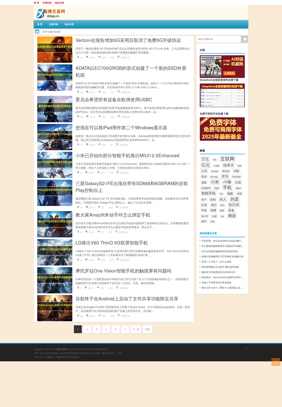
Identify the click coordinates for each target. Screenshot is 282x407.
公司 (204, 171)
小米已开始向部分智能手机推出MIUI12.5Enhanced (127, 155)
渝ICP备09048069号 (99, 349)
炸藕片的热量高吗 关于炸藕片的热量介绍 (222, 256)
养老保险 (214, 171)
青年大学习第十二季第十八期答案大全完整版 (223, 287)
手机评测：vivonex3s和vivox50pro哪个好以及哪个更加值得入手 (223, 240)
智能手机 (208, 193)
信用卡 (228, 164)
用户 (203, 199)
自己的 (233, 204)
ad (81, 92)
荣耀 (213, 210)
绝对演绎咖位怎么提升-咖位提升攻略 (220, 266)
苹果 (204, 210)
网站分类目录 (83, 349)
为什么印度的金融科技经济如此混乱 (220, 251)
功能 (236, 171)
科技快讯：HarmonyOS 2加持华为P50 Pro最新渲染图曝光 (223, 277)
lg (81, 260)
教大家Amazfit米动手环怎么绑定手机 (113, 214)
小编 (227, 182)
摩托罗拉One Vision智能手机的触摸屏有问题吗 (123, 270)
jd (81, 232)
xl (81, 172)
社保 (204, 205)
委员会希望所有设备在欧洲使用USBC (114, 99)
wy (81, 116)
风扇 (212, 221)
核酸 (230, 193)
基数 (204, 182)
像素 (239, 166)
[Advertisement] (98, 384)
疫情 (213, 199)
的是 (234, 199)
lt (81, 288)
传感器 (216, 165)
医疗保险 (214, 176)
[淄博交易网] (51, 6)
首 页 (36, 2)
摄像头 (238, 188)
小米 (215, 182)
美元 (222, 205)
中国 (214, 159)
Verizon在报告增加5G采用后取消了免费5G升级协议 (128, 40)
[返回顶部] (275, 361)
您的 (216, 188)
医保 (204, 176)
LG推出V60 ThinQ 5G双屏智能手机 (112, 242)
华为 (225, 176)
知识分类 (59, 2)
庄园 (238, 182)
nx (81, 144)
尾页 (147, 329)
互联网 (227, 158)
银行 (204, 221)
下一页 (136, 329)
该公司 (204, 216)
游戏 (239, 193)
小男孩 (245, 348)
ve (81, 57)
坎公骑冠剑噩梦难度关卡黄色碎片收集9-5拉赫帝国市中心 (223, 246)
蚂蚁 (222, 210)
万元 (205, 159)
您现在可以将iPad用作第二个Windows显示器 (121, 127)
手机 (227, 187)
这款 (222, 216)
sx (81, 207)
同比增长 (236, 176)
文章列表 (47, 2)
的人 (223, 199)
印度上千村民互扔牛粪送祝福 (216, 282)
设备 (231, 210)
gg (81, 315)
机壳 (221, 194)
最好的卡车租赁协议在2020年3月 (218, 272)
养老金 (226, 171)
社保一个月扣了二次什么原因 (216, 261)
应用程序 (206, 188)
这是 (214, 216)
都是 (232, 215)
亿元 (205, 165)
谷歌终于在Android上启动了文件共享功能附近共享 (127, 298)
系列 (213, 205)
